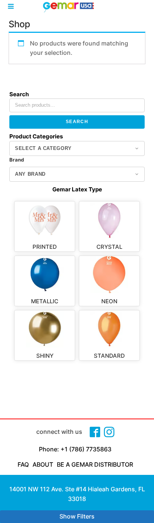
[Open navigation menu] (11, 7)
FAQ (23, 464)
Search (77, 121)
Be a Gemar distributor (95, 464)
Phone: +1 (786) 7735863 (75, 449)
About (43, 464)
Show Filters (77, 516)
